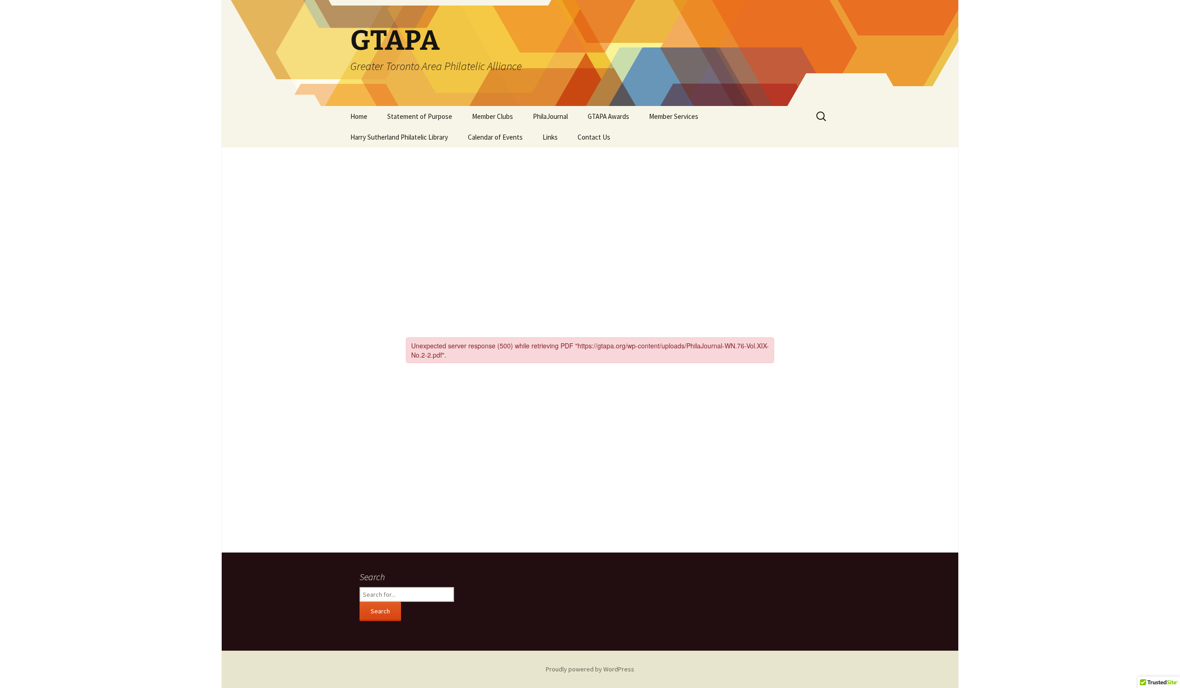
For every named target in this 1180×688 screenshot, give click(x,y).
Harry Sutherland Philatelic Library (399, 137)
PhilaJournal (550, 116)
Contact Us (594, 137)
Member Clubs (492, 116)
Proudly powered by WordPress (590, 669)
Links (550, 137)
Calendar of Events (495, 137)
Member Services (673, 116)
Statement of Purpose (419, 116)
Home (358, 116)
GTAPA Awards (608, 116)
